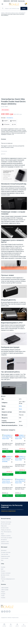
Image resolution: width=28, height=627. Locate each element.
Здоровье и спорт (5, 541)
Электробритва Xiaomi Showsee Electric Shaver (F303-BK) (7, 468)
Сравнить (12, 438)
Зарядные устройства (5, 535)
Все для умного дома (5, 523)
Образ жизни (8, 12)
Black (20, 409)
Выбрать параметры (20, 495)
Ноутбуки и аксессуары (6, 521)
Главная (2, 12)
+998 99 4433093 (4, 587)
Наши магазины (21, 1)
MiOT (2, 569)
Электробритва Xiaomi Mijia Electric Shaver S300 (20, 466)
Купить (7, 474)
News (2, 560)
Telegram (3, 591)
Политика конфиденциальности (8, 578)
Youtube (2, 595)
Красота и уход (15, 12)
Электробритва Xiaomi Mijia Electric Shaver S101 (20, 489)
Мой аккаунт (3, 550)
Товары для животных (6, 529)
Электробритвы (22, 12)
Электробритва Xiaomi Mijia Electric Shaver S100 (7, 445)
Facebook (3, 597)
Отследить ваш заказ (5, 552)
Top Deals (3, 567)
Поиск (23, 8)
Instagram (3, 593)
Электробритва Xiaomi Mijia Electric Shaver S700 (20, 445)
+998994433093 (6, 1)
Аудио (2, 533)
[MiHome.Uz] (14, 4)
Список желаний (4, 558)
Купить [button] (7, 451)
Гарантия (3, 577)
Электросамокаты (5, 543)
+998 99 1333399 (4, 589)
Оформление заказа (5, 556)
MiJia (20, 406)
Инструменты (4, 539)
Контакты (3, 571)
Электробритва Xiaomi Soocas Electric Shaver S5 (7, 489)
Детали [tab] (3, 154)
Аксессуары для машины (6, 537)
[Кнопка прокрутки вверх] (25, 621)
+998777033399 (14, 1)
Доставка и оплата (5, 575)
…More (2, 580)
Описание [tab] (4, 151)
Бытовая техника (4, 527)
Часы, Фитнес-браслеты (6, 531)
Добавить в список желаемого (12, 435)
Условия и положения (5, 573)
